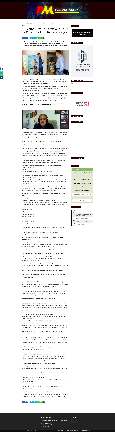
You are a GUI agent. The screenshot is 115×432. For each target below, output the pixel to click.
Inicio (23, 23)
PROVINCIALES (51, 20)
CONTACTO (77, 20)
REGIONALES (43, 20)
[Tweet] (33, 38)
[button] (91, 20)
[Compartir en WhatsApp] (39, 38)
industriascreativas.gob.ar (54, 188)
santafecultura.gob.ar (42, 188)
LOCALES (27, 23)
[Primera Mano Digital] (57, 10)
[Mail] (92, 1)
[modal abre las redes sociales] (44, 38)
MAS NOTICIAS (59, 20)
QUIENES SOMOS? (69, 20)
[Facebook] (90, 1)
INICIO (36, 20)
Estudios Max (40, 430)
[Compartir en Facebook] (25, 38)
